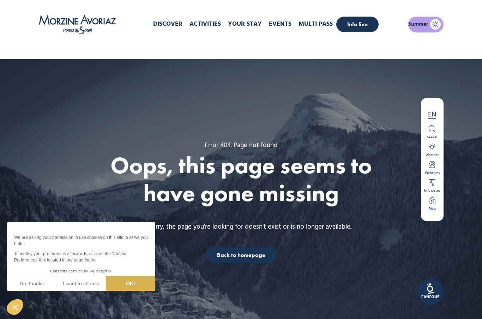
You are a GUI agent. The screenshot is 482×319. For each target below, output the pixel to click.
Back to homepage (241, 254)
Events (280, 24)
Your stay (245, 24)
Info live (357, 24)
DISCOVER (167, 24)
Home (203, 47)
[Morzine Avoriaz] (79, 24)
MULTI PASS (316, 24)
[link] (430, 292)
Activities (205, 24)
